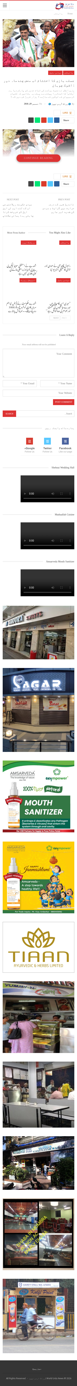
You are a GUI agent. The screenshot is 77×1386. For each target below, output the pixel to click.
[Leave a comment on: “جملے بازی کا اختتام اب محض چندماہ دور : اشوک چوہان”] (57, 113)
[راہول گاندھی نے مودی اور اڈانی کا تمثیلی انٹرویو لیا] (56, 250)
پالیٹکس (68, 73)
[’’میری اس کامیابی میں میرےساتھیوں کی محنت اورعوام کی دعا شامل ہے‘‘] (56, 288)
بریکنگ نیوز (28, 242)
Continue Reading (38, 158)
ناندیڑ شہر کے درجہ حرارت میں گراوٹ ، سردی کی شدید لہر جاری (58, 208)
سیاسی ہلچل (55, 73)
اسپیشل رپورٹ (28, 280)
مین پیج (37, 1368)
